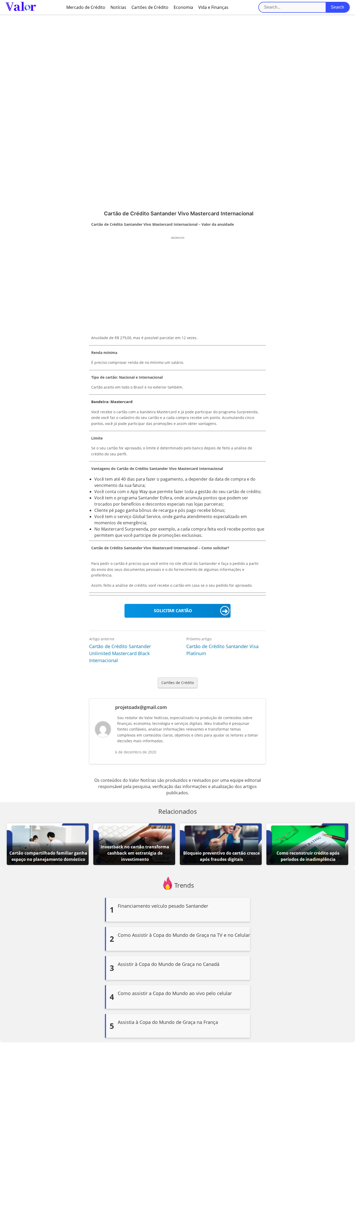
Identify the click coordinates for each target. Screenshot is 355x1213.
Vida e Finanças (213, 7)
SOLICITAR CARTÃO (173, 611)
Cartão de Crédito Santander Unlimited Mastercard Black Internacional (120, 653)
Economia (183, 7)
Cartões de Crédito (150, 7)
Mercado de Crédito (85, 7)
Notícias (118, 7)
